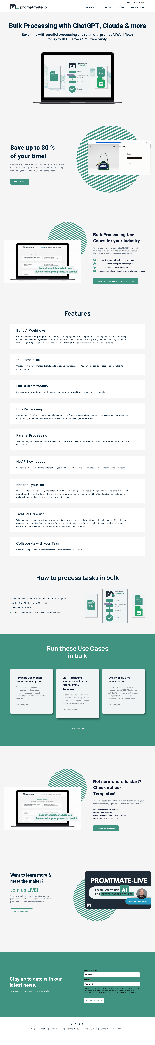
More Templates (77, 729)
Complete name (90, 970)
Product (90, 7)
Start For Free (20, 182)
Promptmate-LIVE (21, 911)
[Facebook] (83, 1024)
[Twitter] (72, 1024)
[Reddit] (79, 1024)
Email (87, 980)
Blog (121, 7)
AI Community (137, 7)
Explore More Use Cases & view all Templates (115, 281)
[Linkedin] (75, 1024)
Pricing (108, 7)
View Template (22, 705)
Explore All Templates (106, 828)
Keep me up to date (94, 1000)
